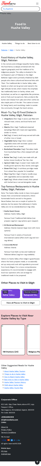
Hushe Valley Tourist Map (13, 388)
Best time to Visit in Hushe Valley (16, 380)
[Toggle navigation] (37, 3)
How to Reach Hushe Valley (14, 377)
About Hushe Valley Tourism (14, 371)
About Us (4, 427)
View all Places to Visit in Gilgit (20, 303)
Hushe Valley (7, 43)
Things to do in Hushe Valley (14, 374)
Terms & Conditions (8, 432)
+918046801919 (7, 417)
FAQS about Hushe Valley (13, 385)
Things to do (20, 43)
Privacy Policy (6, 430)
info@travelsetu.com (9, 420)
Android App (6, 454)
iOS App (4, 451)
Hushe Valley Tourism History (15, 382)
